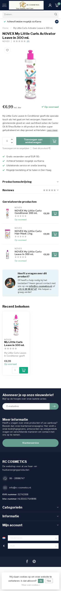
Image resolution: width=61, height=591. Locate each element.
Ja (41, 580)
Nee (49, 580)
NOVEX (6, 41)
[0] (57, 5)
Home (5, 28)
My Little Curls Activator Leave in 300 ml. (33, 28)
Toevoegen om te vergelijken (15, 148)
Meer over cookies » (31, 585)
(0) (28, 41)
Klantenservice (30, 442)
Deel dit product (40, 148)
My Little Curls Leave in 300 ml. (14, 343)
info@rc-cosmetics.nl (40, 286)
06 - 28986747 (17, 478)
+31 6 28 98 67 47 (27, 289)
